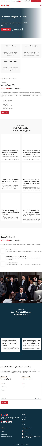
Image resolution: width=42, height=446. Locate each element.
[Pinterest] (29, 1)
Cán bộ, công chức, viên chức (6, 436)
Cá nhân (2, 431)
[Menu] (40, 5)
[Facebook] (22, 1)
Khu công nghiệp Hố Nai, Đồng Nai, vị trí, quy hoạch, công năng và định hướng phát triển (31, 341)
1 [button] (19, 36)
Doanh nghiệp (3, 432)
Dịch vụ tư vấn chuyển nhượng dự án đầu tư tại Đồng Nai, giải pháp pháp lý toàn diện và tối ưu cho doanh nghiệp (31, 213)
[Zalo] (24, 379)
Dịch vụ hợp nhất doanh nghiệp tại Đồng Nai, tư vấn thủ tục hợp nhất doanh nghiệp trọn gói (31, 152)
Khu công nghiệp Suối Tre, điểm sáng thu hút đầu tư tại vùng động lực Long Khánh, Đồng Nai (9, 342)
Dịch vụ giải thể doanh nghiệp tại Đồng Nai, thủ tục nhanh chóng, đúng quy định (10, 152)
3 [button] (22, 36)
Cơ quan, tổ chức (4, 434)
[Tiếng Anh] (18, 1)
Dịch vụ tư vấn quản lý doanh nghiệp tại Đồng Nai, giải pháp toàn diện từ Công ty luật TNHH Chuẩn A (31, 182)
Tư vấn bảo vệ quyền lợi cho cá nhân (14, 18)
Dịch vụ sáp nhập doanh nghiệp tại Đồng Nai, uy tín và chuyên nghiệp (10, 181)
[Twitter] (24, 1)
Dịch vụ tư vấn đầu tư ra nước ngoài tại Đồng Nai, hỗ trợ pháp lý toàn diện (10, 212)
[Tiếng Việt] (20, 1)
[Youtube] (27, 1)
